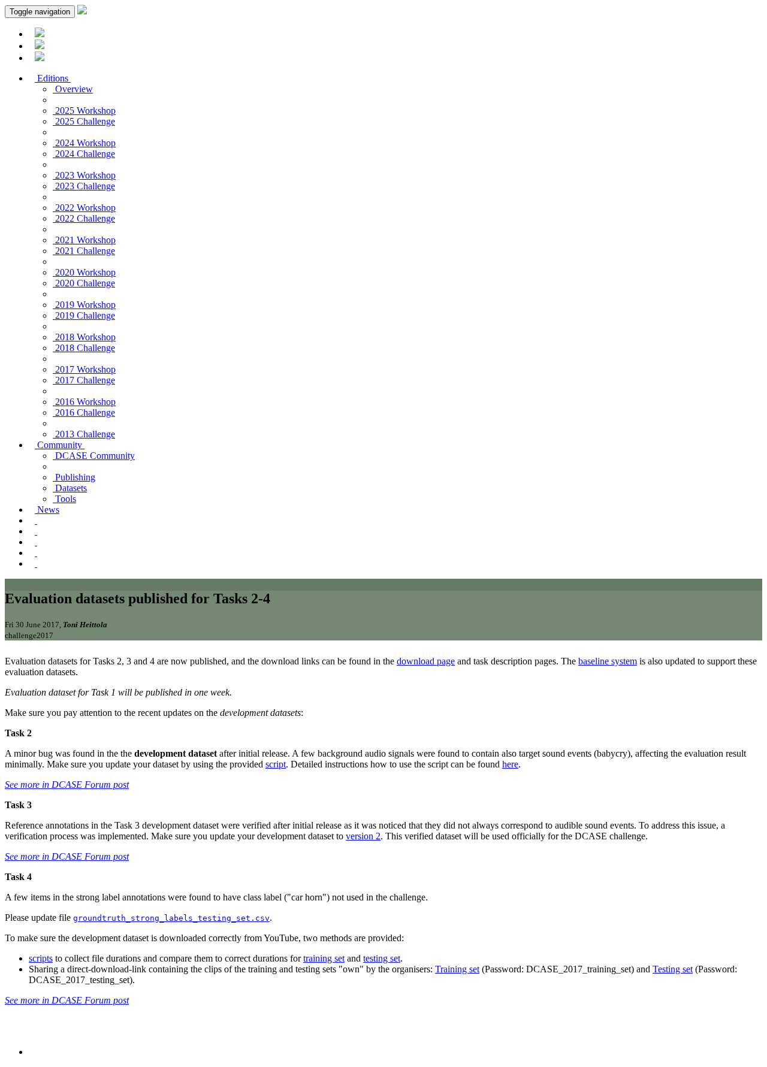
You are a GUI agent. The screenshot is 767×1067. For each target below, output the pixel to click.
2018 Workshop (84, 337)
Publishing (74, 477)
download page (426, 661)
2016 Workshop (84, 402)
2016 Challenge (84, 412)
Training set (457, 969)
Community (59, 445)
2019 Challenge (84, 315)
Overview (73, 89)
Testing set (673, 969)
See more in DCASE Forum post (67, 784)
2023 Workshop (84, 175)
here (510, 764)
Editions (53, 78)
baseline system (607, 661)
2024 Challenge (84, 154)
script (275, 764)
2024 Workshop (84, 143)
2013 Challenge (84, 434)
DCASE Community (94, 456)
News (47, 509)
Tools (64, 499)
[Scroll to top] (35, 1052)
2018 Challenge (84, 348)
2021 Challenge (84, 251)
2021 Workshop (84, 240)
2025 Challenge (84, 121)
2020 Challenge (84, 283)
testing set (381, 958)
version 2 (363, 836)
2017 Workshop (84, 369)
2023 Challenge (84, 186)
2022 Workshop (84, 207)
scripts (41, 958)
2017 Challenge (84, 380)
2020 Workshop (84, 272)
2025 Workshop (84, 110)
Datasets (70, 488)
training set (324, 958)
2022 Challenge (84, 218)
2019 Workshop (84, 305)
